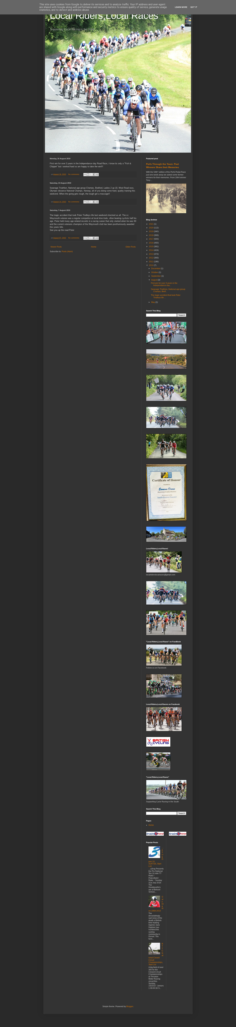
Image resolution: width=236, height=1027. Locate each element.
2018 (151, 235)
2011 (151, 261)
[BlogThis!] (88, 174)
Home (93, 247)
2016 (151, 243)
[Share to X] (91, 174)
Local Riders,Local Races (104, 15)
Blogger (129, 1006)
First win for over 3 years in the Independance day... (164, 284)
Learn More (181, 7)
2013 (151, 254)
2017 (151, 239)
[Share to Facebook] (94, 174)
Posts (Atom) (67, 251)
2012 (151, 258)
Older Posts (131, 247)
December (156, 268)
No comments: (74, 174)
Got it (193, 7)
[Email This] (85, 174)
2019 (151, 231)
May (153, 302)
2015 (151, 246)
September (156, 276)
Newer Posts (56, 247)
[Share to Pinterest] (97, 174)
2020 (151, 228)
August (154, 280)
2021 (151, 224)
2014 (151, 250)
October (155, 272)
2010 (151, 265)
